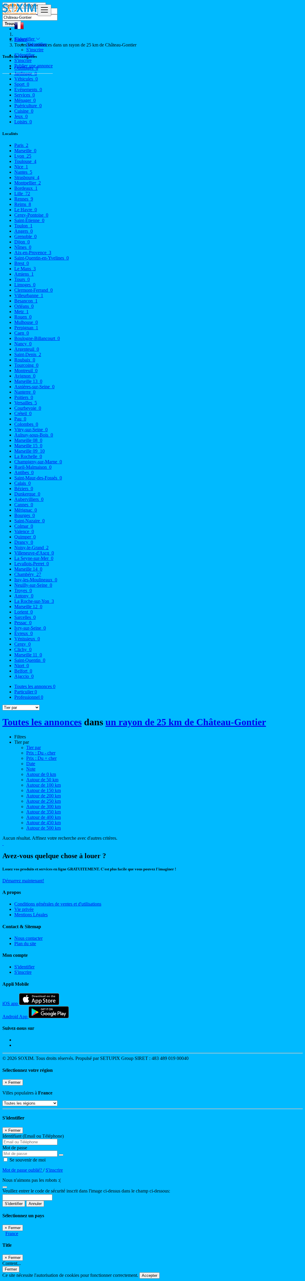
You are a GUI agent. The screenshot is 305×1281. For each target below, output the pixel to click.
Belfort (23, 670)
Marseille (25, 150)
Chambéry (27, 574)
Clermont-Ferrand (33, 290)
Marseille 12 (28, 606)
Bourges (24, 515)
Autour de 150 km (43, 790)
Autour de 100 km (43, 785)
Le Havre (25, 209)
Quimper (25, 536)
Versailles (25, 402)
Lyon (22, 156)
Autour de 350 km (43, 811)
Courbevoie (27, 408)
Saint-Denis (27, 354)
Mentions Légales (31, 914)
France (11, 1233)
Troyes (23, 590)
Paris (21, 145)
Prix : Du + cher (41, 758)
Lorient (23, 611)
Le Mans (25, 268)
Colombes (26, 424)
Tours (22, 279)
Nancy (23, 343)
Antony (23, 595)
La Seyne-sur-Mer (33, 558)
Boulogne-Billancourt (37, 338)
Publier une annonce (33, 65)
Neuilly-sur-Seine (33, 585)
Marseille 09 (29, 451)
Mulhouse (26, 322)
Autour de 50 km (42, 779)
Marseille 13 (28, 381)
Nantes (23, 172)
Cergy (22, 644)
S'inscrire (34, 49)
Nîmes (22, 247)
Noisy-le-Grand (31, 547)
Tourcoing (26, 365)
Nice (21, 166)
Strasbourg (26, 177)
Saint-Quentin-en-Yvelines (41, 257)
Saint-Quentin (29, 660)
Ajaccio (24, 676)
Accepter (149, 1275)
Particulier (25, 691)
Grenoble (25, 236)
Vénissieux (27, 638)
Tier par (33, 747)
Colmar (23, 526)
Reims (22, 204)
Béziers (23, 488)
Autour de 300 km (43, 806)
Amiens (24, 274)
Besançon (26, 300)
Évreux (23, 633)
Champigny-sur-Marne (38, 461)
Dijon (22, 241)
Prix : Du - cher (40, 752)
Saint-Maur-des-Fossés (38, 477)
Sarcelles (25, 617)
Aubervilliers (28, 499)
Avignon (24, 375)
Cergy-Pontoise (31, 215)
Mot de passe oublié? (22, 1170)
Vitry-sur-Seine (31, 429)
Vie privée (24, 909)
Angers (23, 231)
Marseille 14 (28, 569)
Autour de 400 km (43, 817)
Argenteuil (26, 349)
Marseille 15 (28, 445)
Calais (22, 483)
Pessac (23, 622)
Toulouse (25, 161)
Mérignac (25, 510)
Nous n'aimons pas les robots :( (31, 1180)
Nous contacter (28, 938)
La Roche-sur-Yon (34, 601)
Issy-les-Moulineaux (35, 579)
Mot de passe (14, 1147)
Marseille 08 (28, 440)
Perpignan (26, 327)
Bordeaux (26, 188)
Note (30, 768)
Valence (24, 531)
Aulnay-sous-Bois (33, 434)
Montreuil (26, 370)
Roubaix (24, 359)
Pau (20, 418)
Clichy (23, 649)
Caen (21, 333)
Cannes (23, 504)
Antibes (24, 472)
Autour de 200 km (43, 795)
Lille (22, 193)
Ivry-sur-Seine (30, 628)
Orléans (24, 306)
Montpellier (27, 182)
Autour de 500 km (43, 827)
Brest (21, 263)
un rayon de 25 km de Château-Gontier (185, 722)
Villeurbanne (28, 295)
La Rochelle (28, 456)
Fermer (11, 1269)
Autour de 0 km (41, 774)
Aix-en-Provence (32, 252)
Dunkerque (27, 493)
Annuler (35, 1203)
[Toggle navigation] (44, 10)
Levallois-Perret (31, 563)
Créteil (23, 413)
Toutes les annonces (34, 686)
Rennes (23, 198)
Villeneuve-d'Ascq (34, 552)
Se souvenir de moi (27, 1159)
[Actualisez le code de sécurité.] (4, 1185)
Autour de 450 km (43, 822)
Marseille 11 (28, 654)
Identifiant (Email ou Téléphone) (33, 1136)
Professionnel (28, 697)
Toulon (23, 225)
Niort (21, 665)
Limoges (24, 284)
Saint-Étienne (29, 220)
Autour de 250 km (43, 801)
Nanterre (24, 392)
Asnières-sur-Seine (34, 386)
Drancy (23, 542)
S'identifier (36, 44)
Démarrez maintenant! (23, 880)
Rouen (23, 316)
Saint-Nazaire (29, 520)
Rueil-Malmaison (33, 467)
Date (30, 763)
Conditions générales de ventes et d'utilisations (57, 903)
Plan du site (25, 943)
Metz (21, 311)
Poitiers (23, 397)
